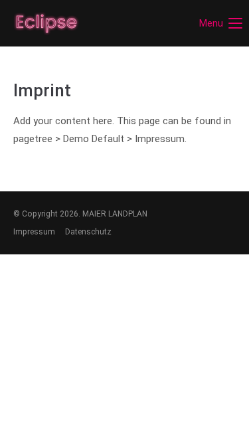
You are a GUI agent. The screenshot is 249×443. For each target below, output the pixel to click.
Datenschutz (88, 231)
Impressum (34, 231)
